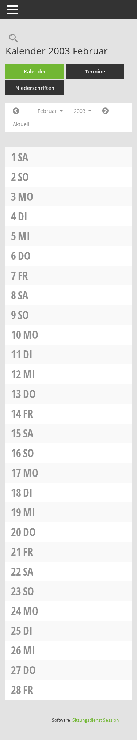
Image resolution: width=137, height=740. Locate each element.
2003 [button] (80, 110)
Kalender (35, 71)
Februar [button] (48, 110)
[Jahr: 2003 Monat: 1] (15, 111)
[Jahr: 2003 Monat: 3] (105, 111)
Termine (95, 71)
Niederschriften (34, 87)
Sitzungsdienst (95, 720)
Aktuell (21, 124)
